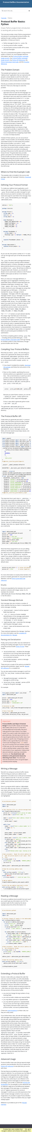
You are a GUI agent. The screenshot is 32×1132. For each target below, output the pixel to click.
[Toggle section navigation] (29, 10)
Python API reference (7, 1066)
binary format (20, 646)
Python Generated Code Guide (9, 62)
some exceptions (12, 1010)
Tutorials (3, 18)
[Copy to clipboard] (30, 204)
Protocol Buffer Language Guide (10, 339)
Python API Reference (18, 60)
